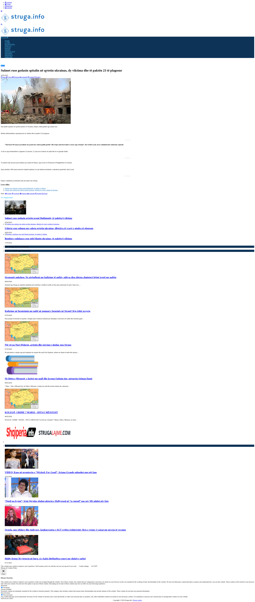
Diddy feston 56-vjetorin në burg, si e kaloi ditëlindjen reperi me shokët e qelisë (45, 558)
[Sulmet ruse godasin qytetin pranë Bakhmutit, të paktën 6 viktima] (15, 214)
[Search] (1, 24)
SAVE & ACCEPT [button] (7, 598)
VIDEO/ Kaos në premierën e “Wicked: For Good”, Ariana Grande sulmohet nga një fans (51, 472)
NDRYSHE (8, 57)
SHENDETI (9, 55)
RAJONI (8, 48)
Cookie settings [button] (84, 566)
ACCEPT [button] (94, 566)
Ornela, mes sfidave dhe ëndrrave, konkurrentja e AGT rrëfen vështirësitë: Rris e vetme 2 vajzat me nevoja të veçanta (65, 529)
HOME (7, 41)
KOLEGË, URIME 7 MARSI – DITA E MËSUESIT (31, 412)
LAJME (7, 43)
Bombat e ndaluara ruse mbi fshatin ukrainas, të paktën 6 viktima (38, 238)
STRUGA (8, 46)
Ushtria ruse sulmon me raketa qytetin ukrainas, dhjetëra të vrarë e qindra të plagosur (31, 190)
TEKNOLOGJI (10, 51)
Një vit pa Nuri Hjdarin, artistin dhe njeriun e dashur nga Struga (38, 345)
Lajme (3, 65)
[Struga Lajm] (23, 22)
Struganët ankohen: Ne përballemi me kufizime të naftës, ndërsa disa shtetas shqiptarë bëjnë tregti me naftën (60, 277)
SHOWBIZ (8, 53)
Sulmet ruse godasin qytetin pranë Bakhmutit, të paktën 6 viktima (25, 188)
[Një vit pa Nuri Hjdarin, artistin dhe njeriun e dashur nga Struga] (21, 340)
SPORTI (7, 50)
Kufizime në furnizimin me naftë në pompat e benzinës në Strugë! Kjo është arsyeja (47, 311)
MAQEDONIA (10, 44)
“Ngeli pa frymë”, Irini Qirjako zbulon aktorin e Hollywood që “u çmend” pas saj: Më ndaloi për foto (57, 501)
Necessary (6, 587)
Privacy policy (137, 600)
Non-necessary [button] (5, 593)
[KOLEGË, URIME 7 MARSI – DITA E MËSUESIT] (21, 408)
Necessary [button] (4, 585)
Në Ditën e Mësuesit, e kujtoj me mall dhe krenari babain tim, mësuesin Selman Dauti (48, 378)
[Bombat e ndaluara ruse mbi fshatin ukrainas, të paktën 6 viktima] (26, 234)
